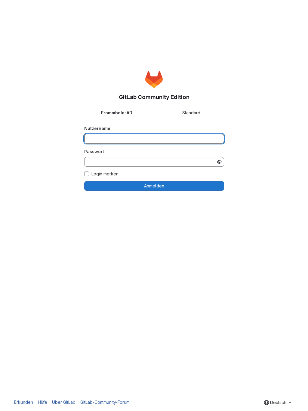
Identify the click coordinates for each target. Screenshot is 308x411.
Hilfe (42, 402)
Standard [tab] (191, 112)
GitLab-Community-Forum (105, 402)
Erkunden (23, 402)
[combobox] (277, 402)
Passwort (94, 151)
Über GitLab (63, 402)
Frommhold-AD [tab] (116, 112)
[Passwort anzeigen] (219, 162)
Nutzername (97, 128)
